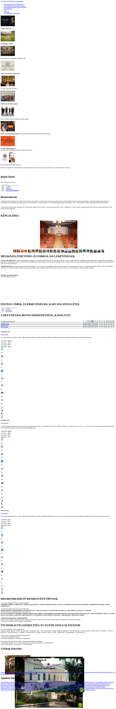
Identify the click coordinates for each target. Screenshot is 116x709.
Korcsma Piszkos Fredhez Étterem (91, 685)
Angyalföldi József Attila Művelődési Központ (22, 672)
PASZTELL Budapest (10, 688)
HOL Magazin (8, 9)
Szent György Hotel (38, 688)
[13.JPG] (58, 252)
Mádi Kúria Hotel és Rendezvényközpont (78, 672)
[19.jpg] (80, 252)
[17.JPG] (73, 252)
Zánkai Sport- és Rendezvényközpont (27, 674)
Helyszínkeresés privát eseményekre (13, 4)
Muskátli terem (5, 325)
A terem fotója (4, 334)
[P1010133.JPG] (87, 252)
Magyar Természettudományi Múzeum (16, 686)
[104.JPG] (98, 252)
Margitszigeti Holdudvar (44, 686)
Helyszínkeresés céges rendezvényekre (14, 6)
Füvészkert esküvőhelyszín (88, 683)
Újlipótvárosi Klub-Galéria (98, 688)
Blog (5, 10)
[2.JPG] (18, 252)
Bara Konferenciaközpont (29, 683)
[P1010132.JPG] (84, 252)
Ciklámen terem (5, 324)
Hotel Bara (15, 685)
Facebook (7, 12)
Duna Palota (38, 672)
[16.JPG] (69, 252)
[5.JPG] (29, 252)
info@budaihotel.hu (9, 189)
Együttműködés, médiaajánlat (12, 13)
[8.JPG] (40, 252)
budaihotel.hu (8, 188)
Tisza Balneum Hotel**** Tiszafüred (81, 688)
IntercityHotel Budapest (61, 672)
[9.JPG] (44, 252)
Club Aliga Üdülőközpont (43, 683)
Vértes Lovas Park (19, 690)
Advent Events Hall (50, 682)
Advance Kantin (40, 682)
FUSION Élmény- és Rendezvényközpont (69, 683)
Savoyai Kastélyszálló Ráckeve (24, 688)
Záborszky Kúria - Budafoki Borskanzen (84, 690)
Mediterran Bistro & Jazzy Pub (59, 686)
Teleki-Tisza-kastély (49, 688)
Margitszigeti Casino (32, 686)
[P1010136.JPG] (91, 252)
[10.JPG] (47, 252)
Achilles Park (26, 682)
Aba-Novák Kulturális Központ (14, 682)
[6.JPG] (33, 252)
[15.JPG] (65, 252)
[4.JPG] (25, 252)
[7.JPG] (36, 252)
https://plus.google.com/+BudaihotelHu (12, 190)
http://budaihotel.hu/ (8, 310)
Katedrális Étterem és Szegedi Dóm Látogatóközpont (54, 685)
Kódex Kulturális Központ (75, 685)
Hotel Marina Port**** (24, 685)
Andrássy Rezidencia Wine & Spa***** (85, 682)
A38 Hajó (3, 682)
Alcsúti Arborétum (69, 682)
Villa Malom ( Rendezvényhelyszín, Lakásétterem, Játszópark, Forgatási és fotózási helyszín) (48, 690)
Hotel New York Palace (48, 672)
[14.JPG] (62, 252)
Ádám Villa (33, 682)
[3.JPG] (22, 252)
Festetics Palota (54, 683)
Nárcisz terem (4, 327)
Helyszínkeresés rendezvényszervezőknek (15, 7)
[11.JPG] (51, 252)
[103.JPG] (95, 252)
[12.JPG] (54, 252)
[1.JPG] (58, 248)
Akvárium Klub (60, 682)
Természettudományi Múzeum (62, 688)
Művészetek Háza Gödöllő (91, 686)
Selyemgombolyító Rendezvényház (99, 672)
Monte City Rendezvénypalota (76, 686)
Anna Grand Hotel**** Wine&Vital (12, 683)
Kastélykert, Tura (35, 685)
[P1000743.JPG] (102, 252)
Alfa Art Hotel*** (5, 672)
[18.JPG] (76, 252)
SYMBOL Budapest (11, 674)
